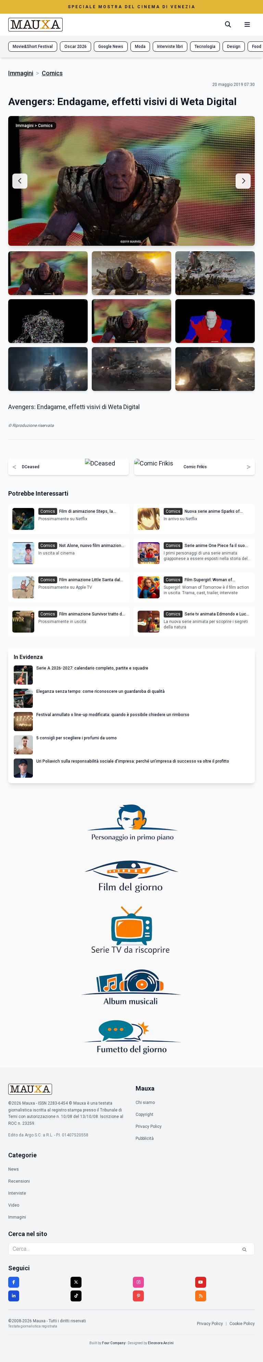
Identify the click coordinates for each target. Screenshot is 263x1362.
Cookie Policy (242, 1323)
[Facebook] (13, 1282)
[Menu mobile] (247, 24)
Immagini (20, 73)
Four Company (113, 1343)
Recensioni (19, 1181)
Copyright (144, 1114)
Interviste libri (170, 46)
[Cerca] (228, 24)
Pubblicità (145, 1138)
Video (13, 1205)
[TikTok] (76, 1295)
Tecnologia (205, 46)
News (13, 1169)
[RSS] (200, 1295)
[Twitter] (76, 1282)
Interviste (17, 1193)
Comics (52, 73)
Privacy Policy (149, 1126)
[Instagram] (138, 1282)
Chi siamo (145, 1102)
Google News (110, 46)
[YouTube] (200, 1282)
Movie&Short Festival (33, 46)
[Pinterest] (138, 1295)
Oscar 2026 (75, 46)
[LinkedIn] (13, 1295)
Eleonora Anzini (161, 1343)
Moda (140, 46)
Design (233, 46)
